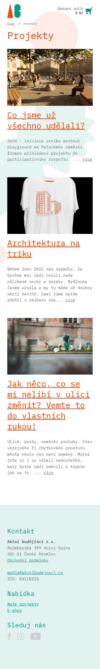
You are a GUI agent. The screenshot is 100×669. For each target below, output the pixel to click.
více (87, 159)
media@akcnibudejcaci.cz (35, 572)
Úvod (10, 23)
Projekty (30, 23)
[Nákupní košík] (75, 11)
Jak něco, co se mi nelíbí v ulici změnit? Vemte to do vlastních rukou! (48, 404)
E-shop (14, 610)
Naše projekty (23, 604)
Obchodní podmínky (28, 560)
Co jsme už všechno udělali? (46, 120)
